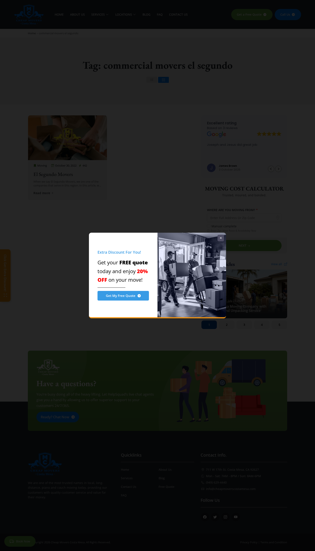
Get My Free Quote (120, 295)
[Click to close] (221, 238)
